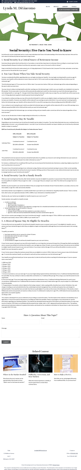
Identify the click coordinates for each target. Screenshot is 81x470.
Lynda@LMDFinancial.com (25, 2)
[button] (48, 6)
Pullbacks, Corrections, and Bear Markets (39, 375)
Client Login (73, 1)
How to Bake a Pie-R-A (62, 374)
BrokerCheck (56, 465)
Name (3, 318)
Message (4, 328)
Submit (6, 342)
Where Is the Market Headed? (14, 374)
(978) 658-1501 (8, 2)
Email (42, 318)
